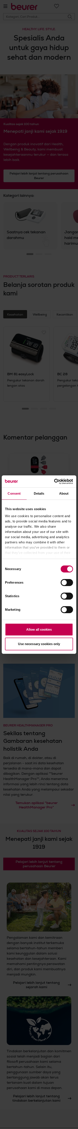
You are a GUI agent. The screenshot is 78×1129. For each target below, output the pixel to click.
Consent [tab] (14, 493)
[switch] (67, 582)
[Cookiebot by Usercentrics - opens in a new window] (55, 481)
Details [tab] (39, 493)
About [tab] (64, 493)
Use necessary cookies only (39, 644)
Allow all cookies (39, 629)
